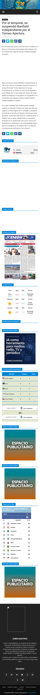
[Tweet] (7, 41)
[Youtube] (23, 680)
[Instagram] (12, 675)
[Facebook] (6, 675)
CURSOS (21, 687)
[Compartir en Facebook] (3, 41)
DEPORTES (9, 16)
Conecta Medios (31, 692)
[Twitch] (33, 675)
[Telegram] (22, 675)
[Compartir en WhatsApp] (11, 41)
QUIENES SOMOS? (13, 687)
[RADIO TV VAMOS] (20, 4)
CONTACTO (20, 689)
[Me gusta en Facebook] (15, 41)
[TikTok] (27, 675)
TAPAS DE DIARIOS (31, 687)
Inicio (3, 16)
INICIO (4, 687)
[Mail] (17, 675)
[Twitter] (17, 680)
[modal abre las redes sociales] (20, 41)
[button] (3, 11)
